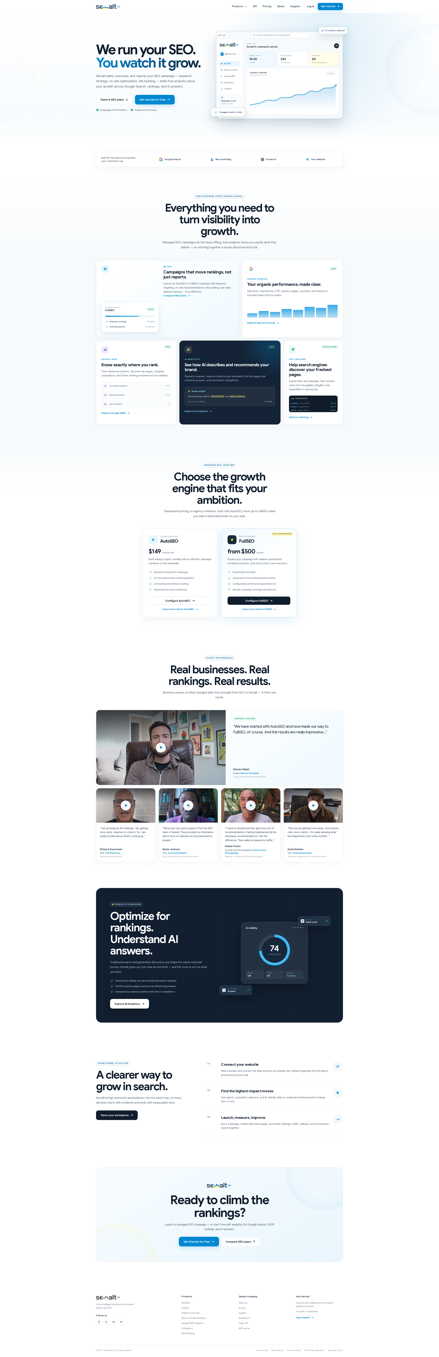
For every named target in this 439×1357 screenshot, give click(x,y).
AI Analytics (187, 1328)
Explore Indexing (298, 417)
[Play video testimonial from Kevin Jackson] (188, 805)
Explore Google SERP (113, 413)
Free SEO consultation (307, 1311)
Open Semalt (303, 1317)
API (255, 6)
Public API (243, 1323)
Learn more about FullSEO (257, 609)
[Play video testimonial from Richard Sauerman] (125, 805)
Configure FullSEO (256, 600)
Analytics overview (190, 1313)
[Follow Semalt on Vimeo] (121, 1322)
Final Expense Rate (302, 853)
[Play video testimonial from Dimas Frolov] (250, 805)
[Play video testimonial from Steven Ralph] (161, 747)
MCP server (244, 1328)
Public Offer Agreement (314, 1350)
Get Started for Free (196, 1241)
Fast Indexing (188, 1333)
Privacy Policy (262, 1350)
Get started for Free (152, 99)
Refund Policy (277, 1350)
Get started (328, 6)
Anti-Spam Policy (335, 1350)
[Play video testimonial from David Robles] (313, 805)
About (280, 6)
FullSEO (185, 1308)
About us (243, 1303)
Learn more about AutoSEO (178, 609)
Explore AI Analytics (196, 411)
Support (295, 6)
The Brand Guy (112, 853)
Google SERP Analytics (192, 1323)
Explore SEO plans (112, 99)
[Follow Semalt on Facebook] (99, 1322)
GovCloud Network (177, 853)
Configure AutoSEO (177, 600)
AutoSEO (185, 1303)
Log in (310, 6)
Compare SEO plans (175, 295)
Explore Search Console (261, 322)
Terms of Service (294, 1350)
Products (237, 6)
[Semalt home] (108, 6)
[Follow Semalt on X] (106, 1322)
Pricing (267, 6)
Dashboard (244, 1318)
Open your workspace (115, 1115)
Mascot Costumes (250, 773)
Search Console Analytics (193, 1318)
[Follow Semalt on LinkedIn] (114, 1322)
